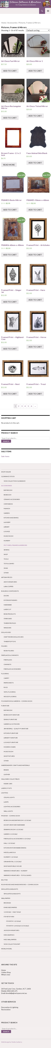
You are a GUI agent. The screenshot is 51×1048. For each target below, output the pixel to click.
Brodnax (7, 903)
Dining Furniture (10, 719)
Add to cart (10, 71)
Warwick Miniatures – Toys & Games (17, 875)
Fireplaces (8, 660)
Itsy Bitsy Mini (9, 917)
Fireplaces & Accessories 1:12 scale (17, 839)
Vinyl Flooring (10, 692)
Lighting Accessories (12, 806)
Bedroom (7, 495)
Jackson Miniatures (11, 930)
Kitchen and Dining (11, 518)
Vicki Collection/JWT (12, 944)
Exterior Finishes (10, 600)
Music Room (8, 536)
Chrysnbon (8, 504)
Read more (9, 164)
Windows (7, 628)
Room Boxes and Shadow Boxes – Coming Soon (19, 884)
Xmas (6, 568)
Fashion (7, 508)
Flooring (5, 674)
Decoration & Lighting (10, 1007)
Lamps (6, 802)
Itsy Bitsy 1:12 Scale (13, 921)
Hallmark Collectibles (10, 779)
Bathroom (8, 490)
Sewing (6, 550)
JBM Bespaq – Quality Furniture (16, 729)
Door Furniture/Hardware (14, 825)
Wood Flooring (10, 696)
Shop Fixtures (9, 756)
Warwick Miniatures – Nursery (15, 871)
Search (6, 441)
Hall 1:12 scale (9, 843)
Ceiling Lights (9, 797)
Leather (7, 774)
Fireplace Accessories (12, 669)
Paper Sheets (8, 683)
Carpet (6, 678)
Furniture (5, 706)
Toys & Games (9, 563)
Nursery (7, 541)
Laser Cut (7, 609)
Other (6, 573)
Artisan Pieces (6, 577)
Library (6, 527)
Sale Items (5, 456)
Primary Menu (48, 11)
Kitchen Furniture (11, 733)
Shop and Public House (13, 866)
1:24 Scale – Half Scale (12, 912)
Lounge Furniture (11, 742)
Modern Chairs (9, 747)
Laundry (7, 522)
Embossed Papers (10, 907)
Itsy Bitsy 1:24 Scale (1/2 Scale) (17, 926)
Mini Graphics (9, 935)
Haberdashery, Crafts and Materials (15, 765)
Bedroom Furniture (12, 715)
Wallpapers (5, 898)
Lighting (4, 793)
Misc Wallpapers (10, 939)
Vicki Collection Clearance (15, 481)
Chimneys (7, 664)
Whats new (5, 975)
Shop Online (6, 472)
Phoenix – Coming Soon (10, 816)
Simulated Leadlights (9, 889)
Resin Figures (9, 651)
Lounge (7, 531)
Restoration (6, 1009)
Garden (7, 513)
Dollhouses (6, 632)
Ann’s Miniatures (10, 582)
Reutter (4, 880)
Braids (6, 770)
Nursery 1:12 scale (11, 857)
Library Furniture (11, 738)
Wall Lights (8, 811)
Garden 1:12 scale (10, 834)
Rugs (6, 687)
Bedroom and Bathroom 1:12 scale (17, 820)
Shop (6, 554)
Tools (6, 559)
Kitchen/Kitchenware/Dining (15, 848)
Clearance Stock (8, 476)
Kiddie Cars (8, 784)
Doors (6, 596)
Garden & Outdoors (12, 724)
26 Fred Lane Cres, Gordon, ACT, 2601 (16, 989)
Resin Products (10, 614)
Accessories (12, 23)
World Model (6, 949)
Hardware (8, 605)
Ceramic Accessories (12, 499)
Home (3, 23)
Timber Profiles (10, 623)
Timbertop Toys (10, 641)
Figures (4, 646)
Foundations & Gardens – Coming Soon (16, 701)
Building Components (10, 591)
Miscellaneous (10, 852)
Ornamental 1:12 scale (13, 861)
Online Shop (6, 972)
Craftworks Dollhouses (13, 637)
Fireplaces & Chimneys (9, 655)
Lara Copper (8, 586)
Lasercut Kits (6, 788)
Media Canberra (16, 1042)
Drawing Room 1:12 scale (13, 829)
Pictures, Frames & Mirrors (15, 545)
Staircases (8, 618)
